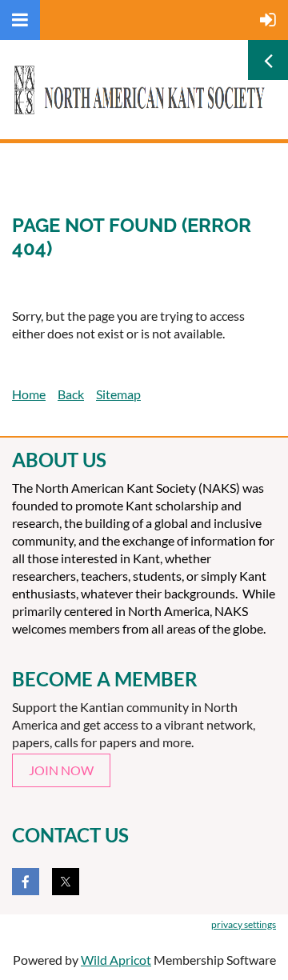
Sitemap (118, 394)
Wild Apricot (116, 959)
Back (71, 394)
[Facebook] (25, 881)
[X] (65, 881)
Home (29, 394)
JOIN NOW (61, 770)
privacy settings (243, 924)
